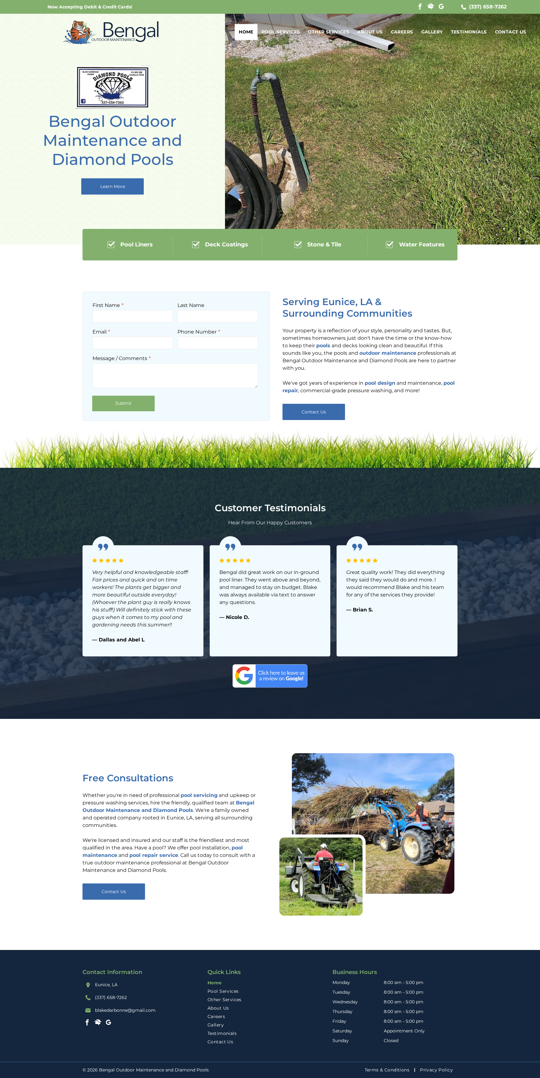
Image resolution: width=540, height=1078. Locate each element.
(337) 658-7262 (488, 7)
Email (99, 332)
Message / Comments (119, 358)
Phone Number (197, 332)
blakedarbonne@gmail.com (125, 1010)
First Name (106, 305)
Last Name (191, 305)
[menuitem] (246, 32)
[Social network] (430, 7)
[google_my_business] (441, 7)
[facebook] (420, 7)
